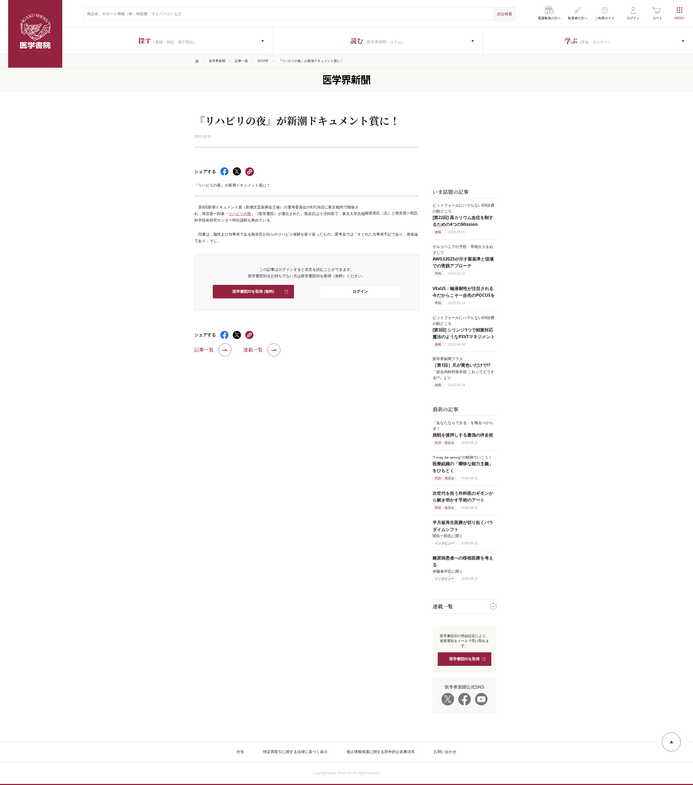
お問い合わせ (445, 752)
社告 (240, 752)
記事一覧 (241, 61)
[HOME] (197, 61)
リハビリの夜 (239, 213)
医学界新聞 (217, 61)
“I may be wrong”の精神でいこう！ (463, 464)
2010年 (263, 61)
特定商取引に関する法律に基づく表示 (295, 752)
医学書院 (35, 34)
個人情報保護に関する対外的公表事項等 (380, 752)
